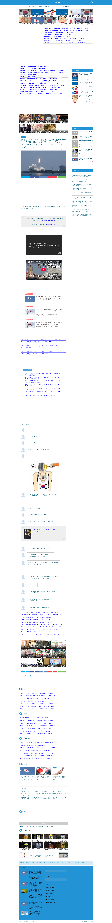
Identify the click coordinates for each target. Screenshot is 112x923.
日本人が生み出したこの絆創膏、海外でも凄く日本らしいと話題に (42, 391)
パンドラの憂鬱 (50, 899)
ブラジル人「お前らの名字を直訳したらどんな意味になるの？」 (36, 66)
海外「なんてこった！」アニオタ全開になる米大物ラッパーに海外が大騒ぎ (62, 40)
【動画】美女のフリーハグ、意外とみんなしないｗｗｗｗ (34, 68)
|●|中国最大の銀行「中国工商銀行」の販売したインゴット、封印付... (37, 753)
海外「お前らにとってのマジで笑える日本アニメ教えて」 (40, 395)
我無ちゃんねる (50, 896)
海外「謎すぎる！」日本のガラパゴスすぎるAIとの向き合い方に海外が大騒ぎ (39, 89)
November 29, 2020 (50, 224)
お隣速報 (56, 2)
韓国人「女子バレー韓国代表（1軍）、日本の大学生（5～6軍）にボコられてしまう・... (42, 87)
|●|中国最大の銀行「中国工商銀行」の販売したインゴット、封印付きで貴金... (41, 614)
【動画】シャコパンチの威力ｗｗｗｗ (29, 76)
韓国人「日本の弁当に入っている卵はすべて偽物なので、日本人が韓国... (38, 695)
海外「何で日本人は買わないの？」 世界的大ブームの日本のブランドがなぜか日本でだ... (42, 93)
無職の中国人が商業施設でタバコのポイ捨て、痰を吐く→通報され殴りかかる (39, 78)
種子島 (35, 675)
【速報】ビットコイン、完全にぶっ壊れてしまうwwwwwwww (35, 728)
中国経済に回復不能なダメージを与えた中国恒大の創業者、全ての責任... (38, 725)
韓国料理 (47, 6)
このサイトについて (33, 921)
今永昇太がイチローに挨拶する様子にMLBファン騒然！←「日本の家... (37, 706)
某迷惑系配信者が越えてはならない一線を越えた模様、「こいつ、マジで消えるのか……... (42, 83)
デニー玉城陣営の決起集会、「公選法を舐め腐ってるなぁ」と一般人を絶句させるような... (42, 85)
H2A (31, 675)
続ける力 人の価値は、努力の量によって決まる (45, 529)
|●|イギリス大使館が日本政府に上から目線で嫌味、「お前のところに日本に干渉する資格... (66, 30)
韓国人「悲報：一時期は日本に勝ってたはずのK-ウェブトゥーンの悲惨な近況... (42, 624)
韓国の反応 (31, 6)
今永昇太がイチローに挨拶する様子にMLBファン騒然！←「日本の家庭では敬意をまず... (42, 70)
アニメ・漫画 (66, 6)
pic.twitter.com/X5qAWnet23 (48, 220)
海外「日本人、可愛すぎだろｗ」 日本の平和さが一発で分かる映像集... (37, 720)
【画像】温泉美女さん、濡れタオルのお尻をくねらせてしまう (59, 32)
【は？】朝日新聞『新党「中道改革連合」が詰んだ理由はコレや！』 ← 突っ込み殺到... (41, 72)
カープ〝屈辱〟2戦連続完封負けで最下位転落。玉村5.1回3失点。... (37, 750)
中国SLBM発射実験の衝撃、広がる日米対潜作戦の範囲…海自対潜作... (37, 709)
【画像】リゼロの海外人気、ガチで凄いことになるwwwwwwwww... (37, 742)
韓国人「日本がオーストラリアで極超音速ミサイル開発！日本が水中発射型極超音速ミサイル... (67, 43)
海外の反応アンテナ (51, 887)
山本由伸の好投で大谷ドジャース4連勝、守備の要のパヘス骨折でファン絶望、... (42, 627)
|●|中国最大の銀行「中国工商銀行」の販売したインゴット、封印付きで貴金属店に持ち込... (66, 28)
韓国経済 (40, 6)
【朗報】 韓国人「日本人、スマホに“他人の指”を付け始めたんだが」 (37, 91)
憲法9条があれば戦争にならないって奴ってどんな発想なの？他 (36, 717)
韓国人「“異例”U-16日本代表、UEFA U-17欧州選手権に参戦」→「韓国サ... (39, 81)
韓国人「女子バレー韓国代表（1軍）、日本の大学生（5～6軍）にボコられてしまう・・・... (67, 38)
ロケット (27, 675)
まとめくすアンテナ (51, 890)
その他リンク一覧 (51, 902)
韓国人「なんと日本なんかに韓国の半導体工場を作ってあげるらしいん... (38, 693)
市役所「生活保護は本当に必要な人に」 (30, 74)
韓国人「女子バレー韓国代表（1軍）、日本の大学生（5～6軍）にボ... (37, 698)
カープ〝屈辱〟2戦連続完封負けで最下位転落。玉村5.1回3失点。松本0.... (40, 612)
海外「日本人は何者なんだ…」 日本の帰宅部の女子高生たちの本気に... (37, 731)
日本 (23, 675)
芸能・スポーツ (56, 6)
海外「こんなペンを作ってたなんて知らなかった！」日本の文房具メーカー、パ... (42, 629)
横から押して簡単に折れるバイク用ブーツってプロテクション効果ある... (38, 747)
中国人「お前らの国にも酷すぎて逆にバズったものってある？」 (38, 631)
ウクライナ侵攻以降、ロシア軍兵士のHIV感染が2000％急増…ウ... (36, 733)
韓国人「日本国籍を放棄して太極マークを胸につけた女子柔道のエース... (38, 723)
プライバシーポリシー (24, 921)
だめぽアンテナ (50, 893)
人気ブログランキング (77, 6)
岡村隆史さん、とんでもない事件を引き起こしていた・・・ (58, 36)
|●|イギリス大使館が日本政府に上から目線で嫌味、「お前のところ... (37, 755)
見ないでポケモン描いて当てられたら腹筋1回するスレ (33, 745)
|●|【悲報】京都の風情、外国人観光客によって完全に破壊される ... (37, 758)
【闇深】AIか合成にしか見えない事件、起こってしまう (57, 34)
